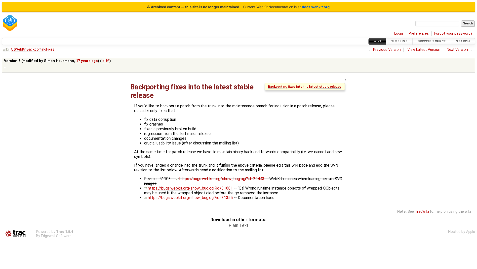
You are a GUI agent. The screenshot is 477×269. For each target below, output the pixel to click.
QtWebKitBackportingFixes (32, 49)
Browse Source (432, 41)
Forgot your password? (453, 33)
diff (105, 61)
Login (398, 33)
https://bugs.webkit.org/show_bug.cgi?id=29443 (221, 178)
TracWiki (422, 211)
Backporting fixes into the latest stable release (304, 86)
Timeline (399, 41)
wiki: (6, 49)
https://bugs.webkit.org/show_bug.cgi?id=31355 (190, 197)
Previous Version (387, 50)
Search (463, 41)
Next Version (457, 50)
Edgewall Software (56, 236)
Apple (470, 232)
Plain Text (238, 225)
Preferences (419, 33)
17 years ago (87, 61)
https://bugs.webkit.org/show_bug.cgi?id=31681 (190, 188)
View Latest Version (423, 50)
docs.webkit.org (316, 7)
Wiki (377, 41)
